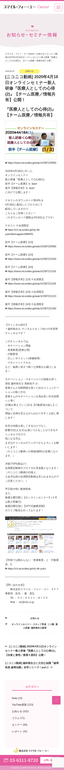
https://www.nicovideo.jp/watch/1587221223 (32, 296)
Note (14, 698)
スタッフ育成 (39, 624)
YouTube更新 (19, 704)
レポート (17, 731)
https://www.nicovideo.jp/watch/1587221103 (32, 271)
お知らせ (34, 618)
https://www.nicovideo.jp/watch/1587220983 (32, 162)
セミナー (17, 724)
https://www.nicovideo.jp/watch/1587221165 (32, 283)
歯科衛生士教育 (39, 628)
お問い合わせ (50, 760)
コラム (16, 718)
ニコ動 (51, 624)
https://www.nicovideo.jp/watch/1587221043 (32, 258)
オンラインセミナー (22, 624)
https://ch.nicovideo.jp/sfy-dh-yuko (27, 568)
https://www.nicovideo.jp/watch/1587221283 (32, 308)
